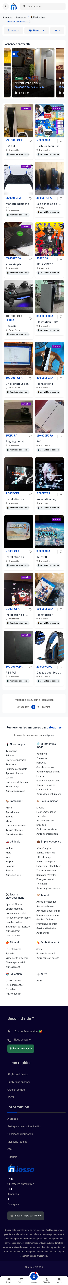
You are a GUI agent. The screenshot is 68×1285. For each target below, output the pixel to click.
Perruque (41, 762)
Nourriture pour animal (47, 915)
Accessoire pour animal (48, 911)
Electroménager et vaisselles (46, 814)
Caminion (10, 866)
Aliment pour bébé (15, 962)
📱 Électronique (37, 17)
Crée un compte (16, 1090)
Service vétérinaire (46, 928)
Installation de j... (17, 615)
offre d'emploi (43, 848)
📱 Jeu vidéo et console (18, 154)
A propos (12, 1119)
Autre (39, 980)
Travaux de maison (46, 870)
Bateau (9, 870)
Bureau (9, 816)
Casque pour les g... (49, 672)
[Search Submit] (24, 6)
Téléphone (11, 751)
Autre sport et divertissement (13, 933)
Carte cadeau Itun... (49, 146)
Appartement (13, 812)
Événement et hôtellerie (48, 866)
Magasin (10, 821)
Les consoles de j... (48, 204)
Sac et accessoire (45, 767)
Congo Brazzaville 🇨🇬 (28, 1032)
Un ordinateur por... (18, 384)
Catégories (21, 17)
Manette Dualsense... (17, 205)
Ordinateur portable (16, 760)
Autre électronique (15, 791)
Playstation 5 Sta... (48, 322)
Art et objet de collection (18, 918)
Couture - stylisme (45, 785)
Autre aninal (42, 933)
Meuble (40, 807)
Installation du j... (17, 499)
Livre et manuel (13, 980)
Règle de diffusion (17, 1075)
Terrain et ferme (14, 830)
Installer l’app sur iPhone (28, 1215)
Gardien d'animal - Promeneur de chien (46, 922)
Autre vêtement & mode (48, 794)
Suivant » (47, 707)
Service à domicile (45, 852)
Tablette (10, 755)
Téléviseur (11, 764)
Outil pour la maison (46, 829)
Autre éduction (13, 994)
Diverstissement (14, 909)
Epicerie (10, 953)
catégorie (48, 735)
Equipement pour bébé (48, 780)
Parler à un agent (22, 1048)
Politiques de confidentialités (24, 1126)
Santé (39, 949)
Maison (9, 807)
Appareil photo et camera (15, 775)
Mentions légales (17, 1142)
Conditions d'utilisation (20, 1134)
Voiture (9, 848)
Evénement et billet (16, 913)
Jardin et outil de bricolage (45, 823)
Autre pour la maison (47, 834)
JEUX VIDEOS (44, 264)
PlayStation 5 (45, 384)
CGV (9, 1149)
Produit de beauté (45, 953)
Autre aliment (13, 967)
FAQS (10, 1097)
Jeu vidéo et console (16, 769)
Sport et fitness (14, 904)
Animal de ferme (45, 906)
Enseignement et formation (45, 881)
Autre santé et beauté (47, 958)
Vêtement (41, 754)
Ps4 (38, 441)
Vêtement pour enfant (48, 771)
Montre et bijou (44, 789)
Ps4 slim (11, 326)
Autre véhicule (13, 875)
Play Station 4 (15, 441)
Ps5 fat (10, 146)
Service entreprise (45, 861)
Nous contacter (23, 1040)
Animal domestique (46, 902)
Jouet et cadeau (14, 922)
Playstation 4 (44, 615)
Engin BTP (11, 861)
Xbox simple (13, 264)
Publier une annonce (19, 1082)
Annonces (7, 17)
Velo (8, 857)
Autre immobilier (14, 834)
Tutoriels (12, 1157)
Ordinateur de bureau (17, 782)
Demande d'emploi (46, 875)
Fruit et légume (13, 949)
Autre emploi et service (48, 888)
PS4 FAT (11, 672)
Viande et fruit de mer (17, 958)
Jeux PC (41, 557)
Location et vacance (16, 825)
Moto (8, 852)
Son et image (12, 786)
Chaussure (42, 758)
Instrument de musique (18, 926)
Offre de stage (43, 857)
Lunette (40, 776)
